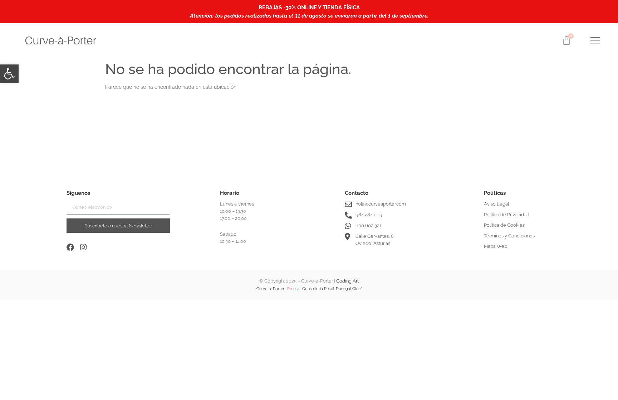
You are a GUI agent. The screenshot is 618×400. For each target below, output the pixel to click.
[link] (9, 73)
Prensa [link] (293, 288)
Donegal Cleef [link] (349, 288)
